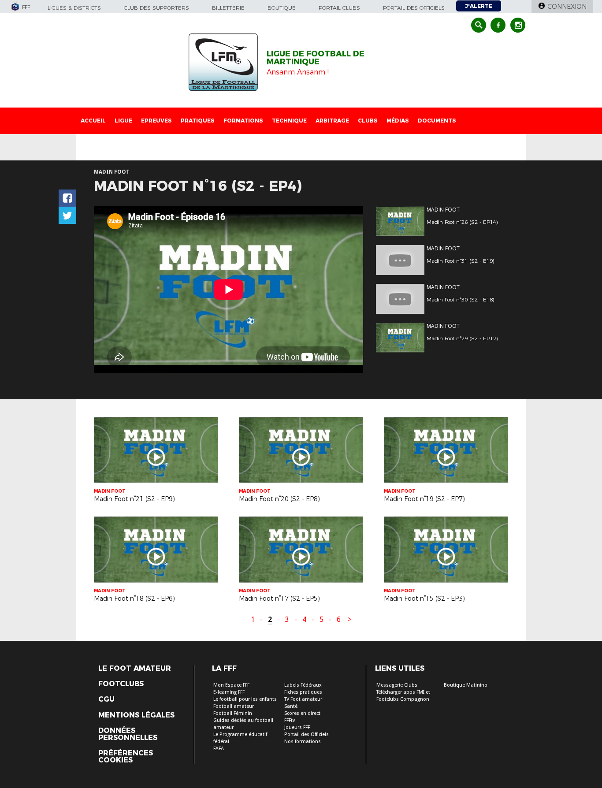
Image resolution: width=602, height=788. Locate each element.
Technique (289, 120)
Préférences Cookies (125, 757)
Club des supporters (156, 7)
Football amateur (233, 706)
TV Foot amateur (303, 699)
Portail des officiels (414, 7)
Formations (243, 120)
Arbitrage (332, 120)
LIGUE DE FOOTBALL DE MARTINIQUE (315, 58)
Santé (290, 706)
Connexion (567, 7)
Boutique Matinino (465, 685)
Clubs (368, 120)
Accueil (93, 120)
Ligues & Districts (74, 7)
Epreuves (156, 120)
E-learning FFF (229, 692)
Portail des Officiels (306, 734)
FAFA (218, 748)
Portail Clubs (339, 7)
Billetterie (228, 7)
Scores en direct (302, 713)
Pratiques (198, 120)
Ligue (123, 120)
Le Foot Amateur (134, 668)
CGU (106, 699)
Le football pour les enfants (245, 699)
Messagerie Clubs (396, 685)
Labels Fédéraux (303, 685)
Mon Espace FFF (231, 685)
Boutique (282, 7)
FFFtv (289, 720)
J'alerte (478, 6)
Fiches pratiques (303, 692)
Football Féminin (232, 713)
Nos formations (302, 741)
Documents (437, 120)
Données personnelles (127, 734)
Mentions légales (136, 715)
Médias (397, 120)
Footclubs (121, 684)
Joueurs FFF (297, 727)
